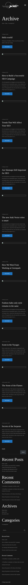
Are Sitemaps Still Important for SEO (9, 469)
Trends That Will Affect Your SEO (9, 467)
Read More (7, 46)
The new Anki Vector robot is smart (9, 471)
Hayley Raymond (5, 493)
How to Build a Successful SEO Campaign (11, 465)
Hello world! (7, 37)
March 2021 (4, 512)
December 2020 (5, 513)
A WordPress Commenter (7, 486)
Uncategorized (5, 524)
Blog (6, 23)
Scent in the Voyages (10, 345)
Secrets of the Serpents (11, 426)
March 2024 (4, 510)
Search (3, 448)
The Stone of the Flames (12, 385)
